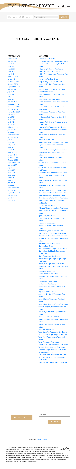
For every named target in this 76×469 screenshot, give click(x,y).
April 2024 (11, 122)
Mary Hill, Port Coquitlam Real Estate (52, 233)
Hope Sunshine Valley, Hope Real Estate (53, 198)
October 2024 (13, 109)
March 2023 (12, 150)
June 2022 (11, 170)
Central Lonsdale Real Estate (49, 99)
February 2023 (13, 152)
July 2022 (11, 167)
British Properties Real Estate (49, 71)
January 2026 (12, 79)
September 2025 (14, 86)
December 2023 (13, 132)
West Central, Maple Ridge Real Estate (52, 334)
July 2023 (11, 140)
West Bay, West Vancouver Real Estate (52, 332)
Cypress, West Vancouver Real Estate (52, 127)
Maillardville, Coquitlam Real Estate (51, 231)
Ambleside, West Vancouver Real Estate (53, 61)
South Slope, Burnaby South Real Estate (53, 304)
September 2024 (14, 112)
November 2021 (13, 188)
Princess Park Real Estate (47, 281)
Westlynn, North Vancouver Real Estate (53, 345)
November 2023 (13, 135)
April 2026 (11, 71)
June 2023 (11, 142)
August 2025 (12, 89)
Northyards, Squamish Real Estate (51, 264)
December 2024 (13, 104)
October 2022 (13, 160)
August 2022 (12, 165)
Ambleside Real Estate (46, 59)
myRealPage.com (42, 439)
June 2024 (11, 117)
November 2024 (13, 107)
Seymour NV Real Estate (47, 291)
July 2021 (11, 198)
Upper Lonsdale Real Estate (48, 317)
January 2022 (12, 183)
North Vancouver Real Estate (49, 256)
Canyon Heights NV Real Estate (50, 81)
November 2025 (13, 81)
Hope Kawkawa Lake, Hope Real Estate (52, 193)
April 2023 (11, 147)
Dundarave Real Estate (46, 140)
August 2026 (12, 61)
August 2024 (12, 114)
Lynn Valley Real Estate (47, 215)
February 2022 (13, 180)
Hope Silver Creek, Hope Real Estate (51, 195)
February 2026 (13, 76)
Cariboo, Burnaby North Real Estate (51, 89)
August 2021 (12, 195)
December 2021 (13, 185)
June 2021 (11, 200)
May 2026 (11, 69)
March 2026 (12, 74)
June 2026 (11, 66)
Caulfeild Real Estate (46, 92)
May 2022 (11, 172)
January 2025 (12, 102)
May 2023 (11, 145)
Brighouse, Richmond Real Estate (50, 69)
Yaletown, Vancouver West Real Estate (52, 362)
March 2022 (12, 178)
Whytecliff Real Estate (46, 352)
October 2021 (13, 190)
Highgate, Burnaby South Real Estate (52, 190)
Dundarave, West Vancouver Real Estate (53, 142)
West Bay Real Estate (46, 329)
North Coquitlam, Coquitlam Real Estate (53, 248)
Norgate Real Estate (45, 246)
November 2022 (13, 157)
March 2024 (12, 124)
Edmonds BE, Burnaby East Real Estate (52, 150)
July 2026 (11, 64)
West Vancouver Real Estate (48, 342)
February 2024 (13, 127)
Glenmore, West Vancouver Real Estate (52, 172)
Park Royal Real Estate (46, 271)
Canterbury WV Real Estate (48, 79)
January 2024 (12, 129)
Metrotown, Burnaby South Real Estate (53, 236)
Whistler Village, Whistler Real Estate (52, 350)
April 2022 (11, 175)
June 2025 (11, 94)
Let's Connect (21, 417)
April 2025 (11, 99)
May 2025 (11, 97)
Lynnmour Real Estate (46, 223)
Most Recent (12, 59)
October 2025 (13, 84)
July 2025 (11, 92)
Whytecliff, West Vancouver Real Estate (52, 355)
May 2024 (11, 119)
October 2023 (13, 137)
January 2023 (12, 155)
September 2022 (14, 162)
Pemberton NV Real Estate (48, 274)
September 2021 (14, 193)
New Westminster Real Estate (49, 243)
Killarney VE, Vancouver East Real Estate (53, 208)
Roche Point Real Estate (47, 284)
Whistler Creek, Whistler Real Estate (51, 347)
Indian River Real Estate (47, 205)
